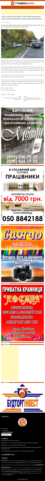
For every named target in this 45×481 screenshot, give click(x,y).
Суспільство (10, 88)
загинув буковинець (11, 90)
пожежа (18, 471)
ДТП (6, 90)
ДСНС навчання (4, 462)
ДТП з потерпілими (28, 462)
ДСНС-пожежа (27, 460)
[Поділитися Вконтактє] (8, 94)
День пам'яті (33, 462)
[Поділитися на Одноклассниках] (10, 94)
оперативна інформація (11, 471)
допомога (38, 467)
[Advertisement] (22, 12)
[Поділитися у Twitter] (11, 94)
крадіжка (32, 469)
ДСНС (23, 460)
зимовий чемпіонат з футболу (10, 469)
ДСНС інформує (19, 462)
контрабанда (21, 469)
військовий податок (33, 467)
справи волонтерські (30, 473)
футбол (9, 474)
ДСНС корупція (40, 460)
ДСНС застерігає (34, 460)
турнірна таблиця (4, 474)
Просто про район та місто (22, 479)
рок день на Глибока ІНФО (19, 473)
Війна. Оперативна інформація (16, 460)
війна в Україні (27, 467)
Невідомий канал (9, 454)
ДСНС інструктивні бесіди (11, 462)
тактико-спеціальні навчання (39, 473)
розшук (2, 473)
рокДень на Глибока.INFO (8, 473)
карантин (17, 469)
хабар (12, 474)
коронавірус (27, 469)
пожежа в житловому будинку (26, 471)
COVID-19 (4, 461)
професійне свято (34, 471)
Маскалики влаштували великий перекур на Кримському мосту (12, 98)
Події (7, 88)
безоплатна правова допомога (14, 467)
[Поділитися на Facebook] (7, 94)
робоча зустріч (39, 471)
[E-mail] (13, 94)
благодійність (22, 467)
